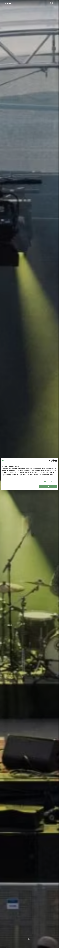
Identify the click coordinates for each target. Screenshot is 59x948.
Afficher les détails (49, 481)
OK (48, 486)
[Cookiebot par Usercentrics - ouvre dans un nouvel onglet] (50, 460)
